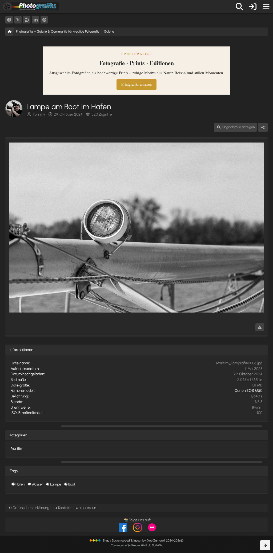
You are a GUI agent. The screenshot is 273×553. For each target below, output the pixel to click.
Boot (71, 484)
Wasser (37, 484)
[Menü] (266, 6)
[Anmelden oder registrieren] (252, 6)
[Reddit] (26, 19)
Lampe (55, 484)
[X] (18, 19)
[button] (35, 19)
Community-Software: (137, 545)
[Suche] (239, 6)
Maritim (17, 448)
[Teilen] (263, 127)
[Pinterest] (44, 19)
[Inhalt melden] (259, 327)
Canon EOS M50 (248, 390)
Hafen (20, 484)
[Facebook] (9, 19)
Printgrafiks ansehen (136, 84)
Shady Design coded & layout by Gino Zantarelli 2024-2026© (143, 540)
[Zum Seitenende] (265, 545)
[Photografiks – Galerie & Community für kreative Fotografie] (31, 6)
